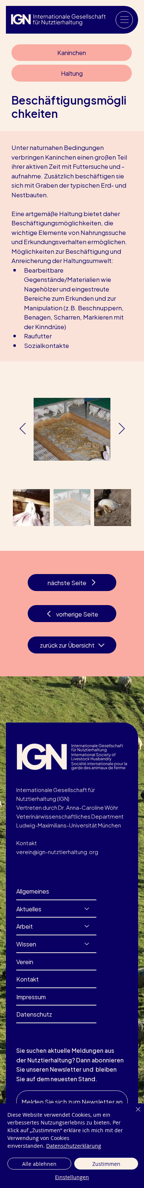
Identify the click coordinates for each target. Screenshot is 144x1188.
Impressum (31, 996)
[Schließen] (134, 1114)
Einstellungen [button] (72, 1177)
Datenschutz (34, 1014)
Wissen (26, 944)
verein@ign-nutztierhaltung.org (57, 851)
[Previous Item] (22, 429)
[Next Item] (121, 429)
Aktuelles (28, 909)
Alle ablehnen (39, 1163)
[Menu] (124, 19)
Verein (24, 961)
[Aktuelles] (87, 908)
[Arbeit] (87, 926)
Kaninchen (71, 52)
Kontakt (27, 979)
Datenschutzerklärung (73, 1145)
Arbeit (24, 926)
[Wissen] (87, 943)
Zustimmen (106, 1163)
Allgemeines (32, 891)
